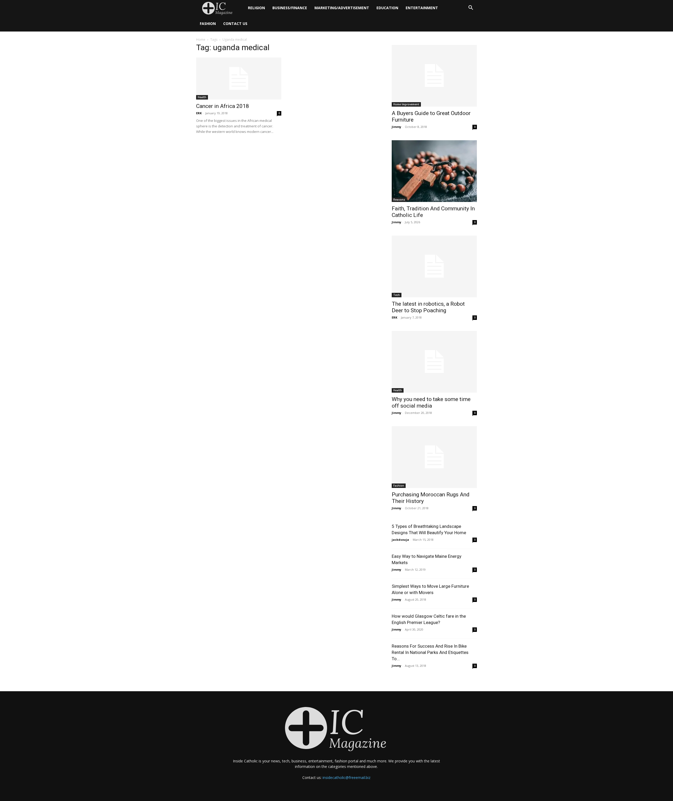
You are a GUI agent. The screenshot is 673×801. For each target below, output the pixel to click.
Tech (396, 295)
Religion (256, 7)
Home (200, 39)
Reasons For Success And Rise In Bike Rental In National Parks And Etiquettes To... (430, 652)
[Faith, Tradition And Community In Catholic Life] (434, 171)
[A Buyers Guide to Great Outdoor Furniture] (434, 76)
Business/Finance (289, 7)
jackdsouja (400, 540)
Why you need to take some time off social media (431, 402)
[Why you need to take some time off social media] (434, 362)
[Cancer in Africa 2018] (238, 79)
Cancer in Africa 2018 (222, 106)
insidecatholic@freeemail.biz (346, 777)
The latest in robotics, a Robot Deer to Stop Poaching (428, 307)
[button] (470, 8)
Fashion (208, 23)
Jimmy (396, 127)
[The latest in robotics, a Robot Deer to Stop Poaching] (434, 266)
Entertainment (422, 7)
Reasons (399, 199)
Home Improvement (406, 104)
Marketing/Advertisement (341, 7)
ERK (199, 113)
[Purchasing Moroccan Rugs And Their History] (434, 457)
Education (387, 7)
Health (202, 97)
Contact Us (235, 23)
